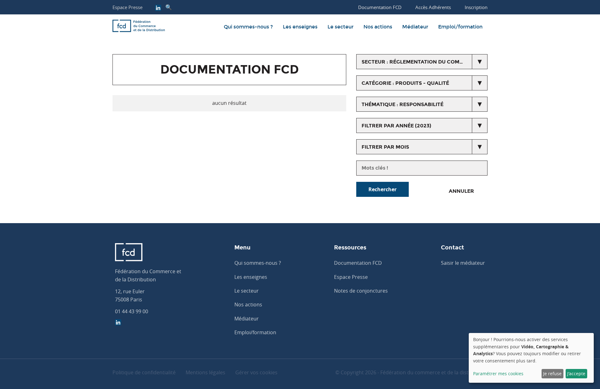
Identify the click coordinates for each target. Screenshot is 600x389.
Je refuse (552, 373)
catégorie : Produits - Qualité (405, 83)
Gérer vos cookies (256, 372)
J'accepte (576, 373)
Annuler (461, 191)
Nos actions (377, 27)
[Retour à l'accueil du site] (138, 27)
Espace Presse (127, 7)
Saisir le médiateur (463, 262)
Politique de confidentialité (144, 372)
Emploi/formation (460, 27)
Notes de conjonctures (361, 290)
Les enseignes (300, 27)
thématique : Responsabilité (402, 104)
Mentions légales (205, 372)
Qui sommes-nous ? (248, 27)
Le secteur (340, 27)
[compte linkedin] (158, 8)
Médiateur (415, 27)
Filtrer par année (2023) (396, 126)
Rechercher (382, 189)
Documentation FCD (358, 262)
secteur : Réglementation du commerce (420, 62)
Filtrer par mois (385, 147)
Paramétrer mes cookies (498, 373)
